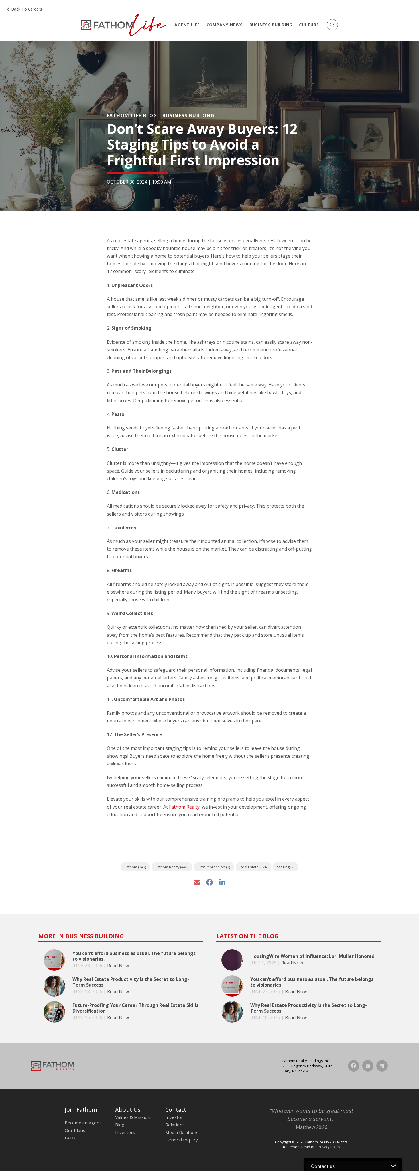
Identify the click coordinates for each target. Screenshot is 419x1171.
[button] (332, 24)
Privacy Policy (329, 1146)
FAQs (70, 1138)
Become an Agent (83, 1122)
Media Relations (181, 1132)
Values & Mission (132, 1117)
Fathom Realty (184, 807)
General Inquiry (181, 1140)
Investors (125, 1132)
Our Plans (75, 1130)
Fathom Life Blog (132, 115)
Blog (119, 1124)
